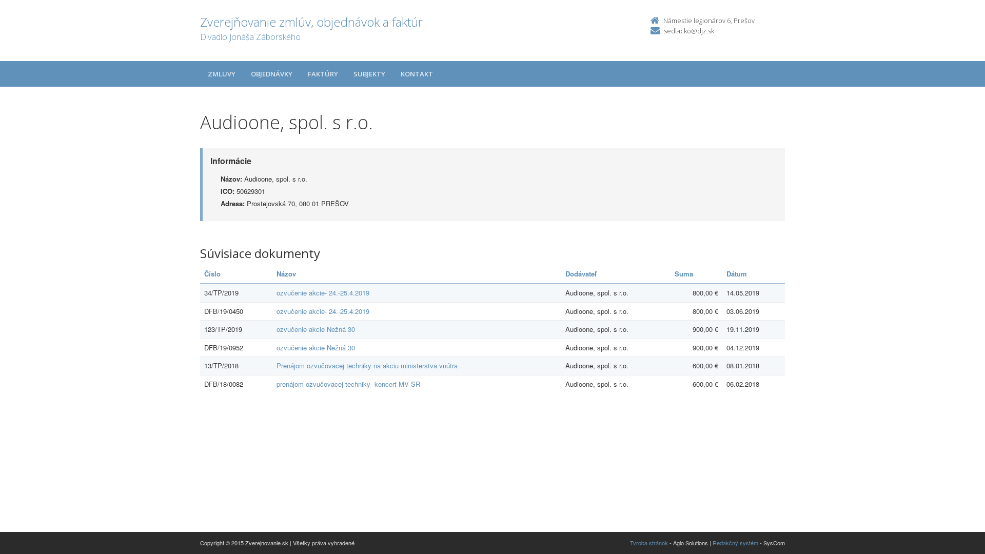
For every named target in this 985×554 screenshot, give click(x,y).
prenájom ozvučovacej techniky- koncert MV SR (348, 384)
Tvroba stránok (649, 543)
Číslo (212, 274)
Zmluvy (221, 73)
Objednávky (271, 73)
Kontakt (417, 73)
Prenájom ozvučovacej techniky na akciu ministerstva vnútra (367, 365)
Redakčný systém (735, 543)
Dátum (736, 274)
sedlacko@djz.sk (689, 30)
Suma (684, 274)
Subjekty (369, 73)
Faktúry (323, 73)
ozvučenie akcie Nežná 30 (316, 329)
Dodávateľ (581, 274)
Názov (286, 274)
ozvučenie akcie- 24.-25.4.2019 (323, 293)
